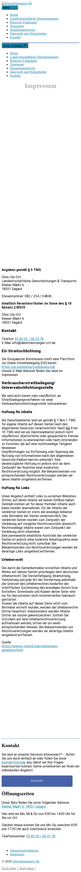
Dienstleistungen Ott (25, 861)
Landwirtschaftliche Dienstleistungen (34, 18)
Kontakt (15, 37)
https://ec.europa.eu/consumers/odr (28, 367)
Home (14, 15)
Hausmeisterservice (22, 30)
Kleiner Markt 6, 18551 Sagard (24, 807)
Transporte (17, 26)
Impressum (17, 854)
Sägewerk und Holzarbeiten (28, 33)
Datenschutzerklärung (24, 850)
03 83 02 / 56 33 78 (29, 339)
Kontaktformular (14, 762)
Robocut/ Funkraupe (23, 22)
